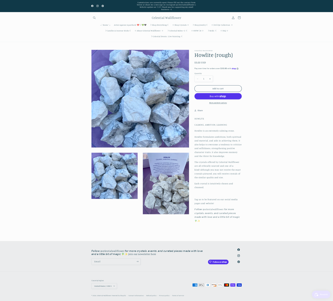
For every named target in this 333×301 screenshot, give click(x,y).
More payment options (218, 103)
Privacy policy (164, 295)
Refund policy (151, 295)
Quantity (198, 73)
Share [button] (200, 110)
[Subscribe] (137, 261)
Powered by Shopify (119, 295)
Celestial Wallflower (104, 295)
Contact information (136, 295)
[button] (94, 18)
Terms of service (178, 295)
